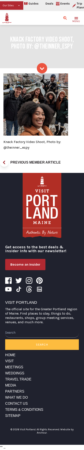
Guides (33, 3)
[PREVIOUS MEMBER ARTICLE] (4, 162)
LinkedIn (39, 289)
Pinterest (39, 280)
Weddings (14, 373)
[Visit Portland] (7, 18)
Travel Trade (18, 379)
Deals (49, 3)
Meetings (14, 367)
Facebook (8, 280)
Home (10, 355)
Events (65, 3)
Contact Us (16, 403)
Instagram (29, 280)
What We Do (16, 397)
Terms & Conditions (24, 409)
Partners (14, 391)
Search (42, 344)
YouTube (8, 289)
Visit (9, 361)
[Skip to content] (42, 68)
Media (10, 385)
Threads (29, 289)
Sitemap (12, 416)
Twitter (18, 280)
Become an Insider (25, 264)
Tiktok (18, 289)
